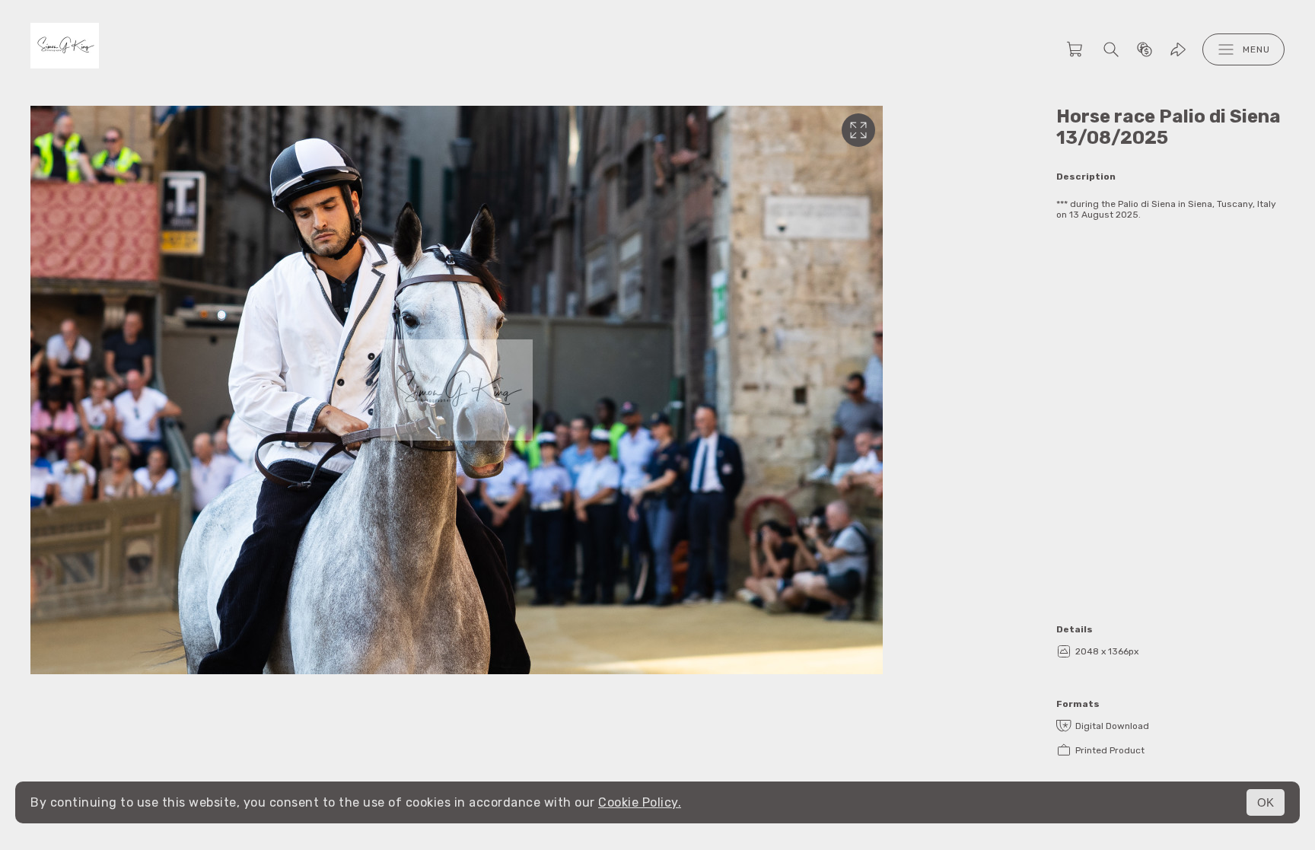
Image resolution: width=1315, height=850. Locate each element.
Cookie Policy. (639, 802)
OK (1265, 802)
